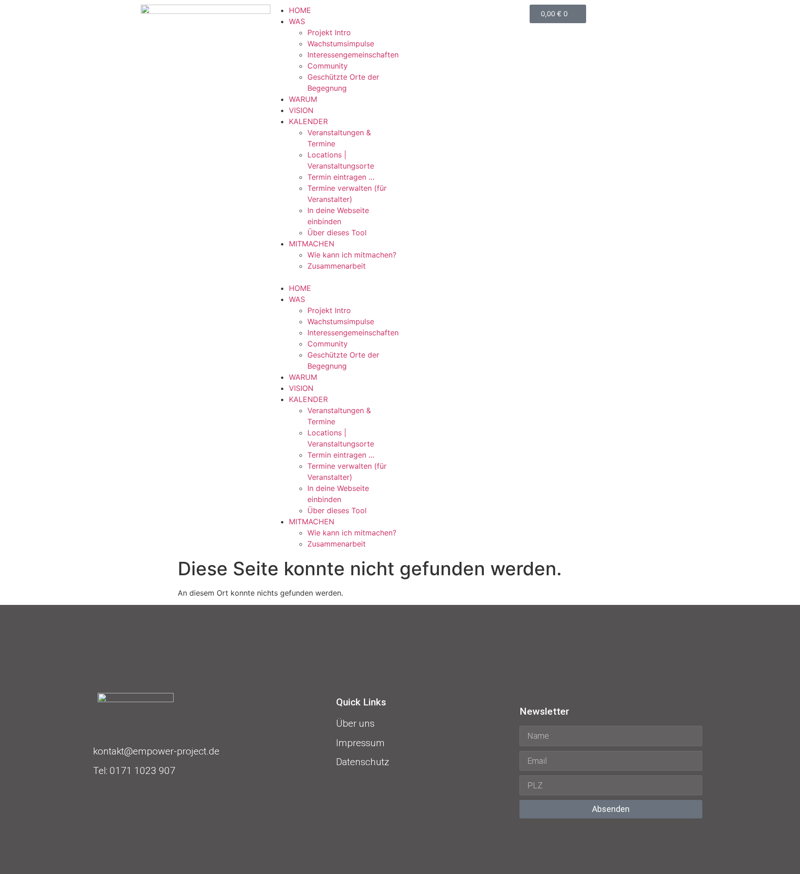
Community (327, 65)
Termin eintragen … (341, 177)
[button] (335, 277)
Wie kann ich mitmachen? (351, 254)
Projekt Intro (329, 32)
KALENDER (308, 121)
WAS (297, 21)
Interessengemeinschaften (353, 54)
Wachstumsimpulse (340, 43)
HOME (300, 10)
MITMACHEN (311, 243)
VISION (301, 110)
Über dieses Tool (337, 232)
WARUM (303, 99)
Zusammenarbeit (336, 265)
